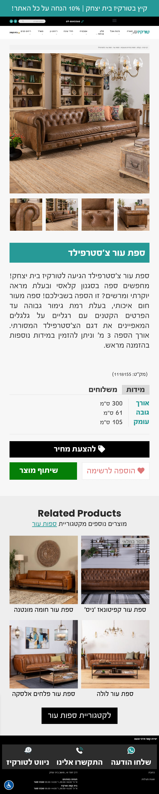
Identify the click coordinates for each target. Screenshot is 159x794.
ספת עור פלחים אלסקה (43, 694)
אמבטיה (83, 31)
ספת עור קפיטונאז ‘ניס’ (115, 609)
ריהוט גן (53, 31)
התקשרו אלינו (80, 762)
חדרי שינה (68, 31)
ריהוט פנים (26, 31)
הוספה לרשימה (112, 470)
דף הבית (145, 47)
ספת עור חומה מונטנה (43, 609)
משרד (40, 31)
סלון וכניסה (101, 32)
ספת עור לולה (115, 694)
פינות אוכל (115, 31)
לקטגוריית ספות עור (79, 715)
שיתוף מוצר (39, 470)
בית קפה (14, 32)
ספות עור (116, 47)
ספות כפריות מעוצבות (128, 47)
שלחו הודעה (131, 762)
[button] (114, 20)
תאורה (130, 31)
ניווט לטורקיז (27, 762)
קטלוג (139, 47)
